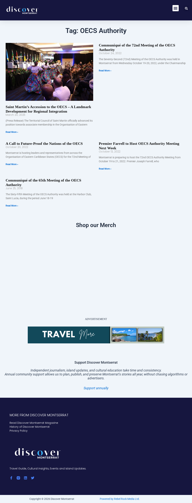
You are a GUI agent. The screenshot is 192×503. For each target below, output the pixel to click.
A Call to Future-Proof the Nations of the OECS (44, 143)
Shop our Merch (96, 225)
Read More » (12, 132)
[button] (175, 8)
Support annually (96, 388)
